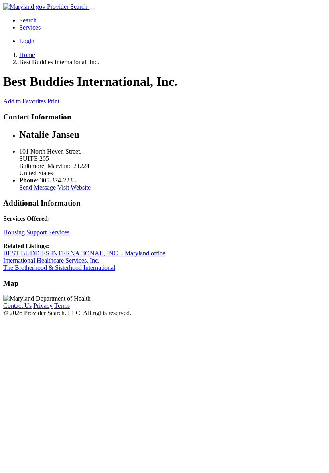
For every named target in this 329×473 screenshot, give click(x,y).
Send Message (37, 187)
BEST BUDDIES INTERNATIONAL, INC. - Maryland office (84, 253)
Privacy (43, 305)
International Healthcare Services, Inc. (51, 260)
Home (27, 54)
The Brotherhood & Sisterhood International (59, 267)
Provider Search (67, 6)
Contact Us (17, 305)
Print (53, 101)
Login (27, 41)
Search (28, 20)
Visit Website (74, 187)
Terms (62, 305)
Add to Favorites (24, 101)
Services (30, 27)
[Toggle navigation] (92, 9)
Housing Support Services (36, 232)
